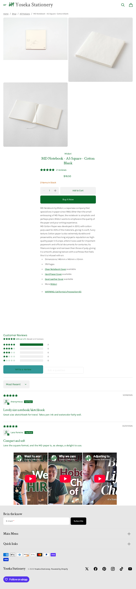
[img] (10, 395)
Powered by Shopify (59, 569)
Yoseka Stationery (42, 569)
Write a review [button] (23, 369)
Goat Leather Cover (54, 279)
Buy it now (68, 199)
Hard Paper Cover (53, 274)
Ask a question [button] (56, 370)
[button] (4, 5)
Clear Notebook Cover (55, 269)
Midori (68, 153)
